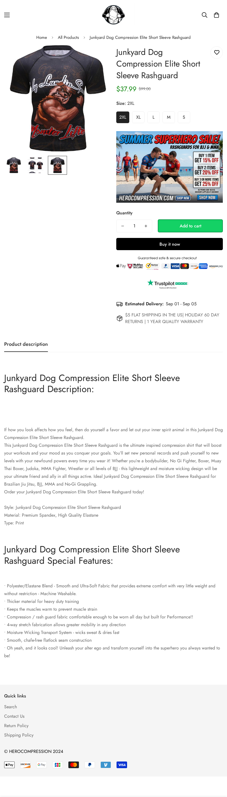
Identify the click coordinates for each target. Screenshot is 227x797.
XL (138, 117)
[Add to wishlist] (216, 52)
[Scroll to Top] (216, 766)
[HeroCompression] (113, 15)
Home (41, 37)
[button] (216, 15)
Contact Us (14, 716)
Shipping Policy (18, 735)
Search (10, 707)
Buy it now (169, 244)
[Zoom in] (99, 56)
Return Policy (16, 725)
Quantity (124, 213)
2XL (122, 117)
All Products (68, 37)
